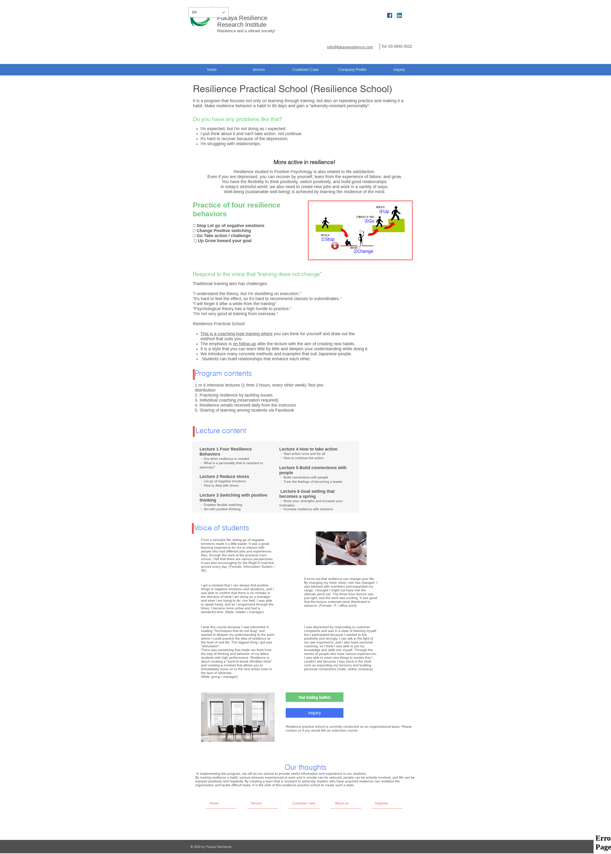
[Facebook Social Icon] (389, 15)
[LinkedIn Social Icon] (399, 15)
